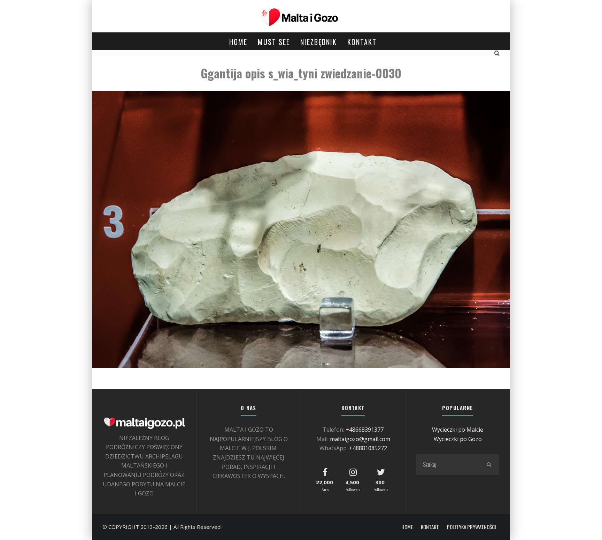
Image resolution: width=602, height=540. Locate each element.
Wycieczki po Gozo (458, 439)
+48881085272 (368, 448)
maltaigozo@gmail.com (360, 439)
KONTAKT (362, 42)
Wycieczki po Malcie (457, 429)
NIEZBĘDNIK (318, 42)
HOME (238, 42)
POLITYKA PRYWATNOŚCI (471, 527)
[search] (488, 464)
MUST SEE (274, 42)
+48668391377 (365, 429)
